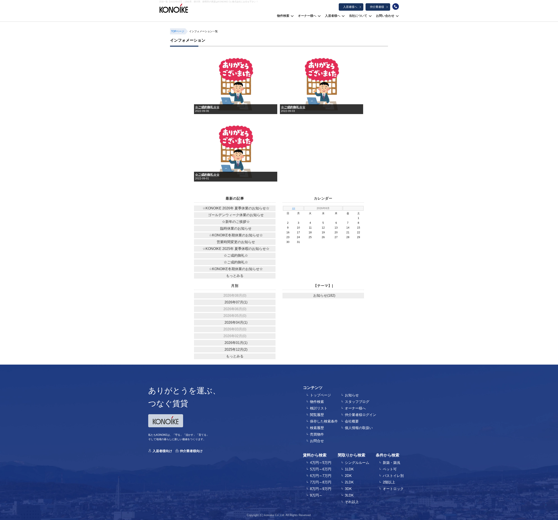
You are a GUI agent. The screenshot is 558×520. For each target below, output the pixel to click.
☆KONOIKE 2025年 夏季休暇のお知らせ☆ (235, 249)
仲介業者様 (377, 6)
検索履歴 (317, 428)
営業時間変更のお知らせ (236, 242)
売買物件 (317, 434)
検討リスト (318, 408)
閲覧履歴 (317, 415)
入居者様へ (350, 6)
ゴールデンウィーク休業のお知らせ (236, 215)
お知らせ (352, 395)
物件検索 (283, 15)
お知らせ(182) (324, 295)
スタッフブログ (357, 402)
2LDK (349, 482)
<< (293, 208)
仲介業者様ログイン (360, 415)
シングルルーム (357, 462)
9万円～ (316, 495)
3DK (348, 489)
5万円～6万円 (320, 469)
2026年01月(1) (236, 343)
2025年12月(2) (236, 349)
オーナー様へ (307, 15)
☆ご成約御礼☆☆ (207, 107)
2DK (348, 476)
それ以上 (352, 502)
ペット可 (390, 469)
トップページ (320, 395)
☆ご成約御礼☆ (236, 255)
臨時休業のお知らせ (236, 228)
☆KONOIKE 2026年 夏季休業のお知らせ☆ (235, 208)
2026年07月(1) (236, 302)
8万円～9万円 (320, 489)
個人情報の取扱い (359, 428)
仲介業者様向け (191, 451)
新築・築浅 (391, 462)
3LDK (349, 495)
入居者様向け (162, 451)
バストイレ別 (393, 476)
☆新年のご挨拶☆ (236, 222)
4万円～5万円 (320, 462)
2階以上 (389, 482)
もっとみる (234, 276)
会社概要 (352, 421)
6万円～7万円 (320, 476)
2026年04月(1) (236, 322)
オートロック (393, 489)
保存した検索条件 (324, 421)
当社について (358, 15)
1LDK (349, 469)
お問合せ (317, 441)
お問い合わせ (385, 15)
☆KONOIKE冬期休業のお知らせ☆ (236, 235)
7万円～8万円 (320, 482)
